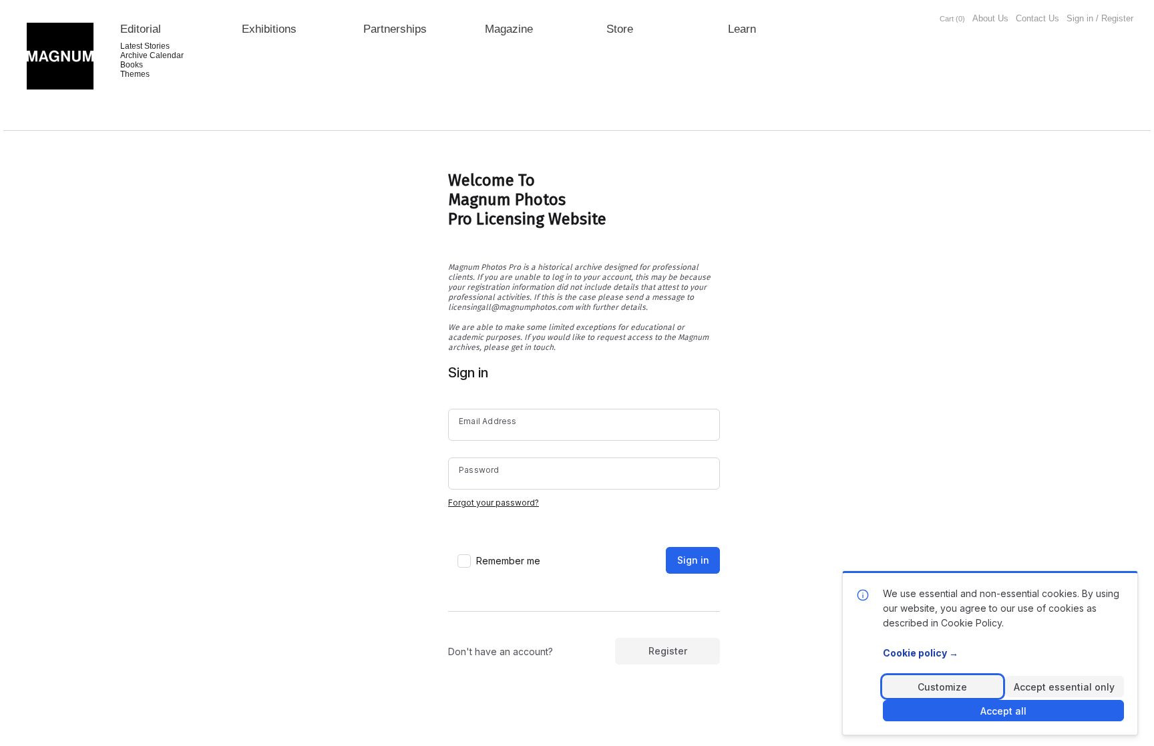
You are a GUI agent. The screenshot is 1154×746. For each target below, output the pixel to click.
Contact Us (1037, 18)
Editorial (140, 29)
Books (131, 64)
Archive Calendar (152, 55)
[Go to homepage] (60, 56)
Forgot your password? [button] (493, 503)
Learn (742, 29)
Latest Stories (145, 46)
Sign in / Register (1100, 18)
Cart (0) (952, 19)
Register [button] (667, 651)
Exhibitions (269, 29)
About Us (990, 18)
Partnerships (395, 29)
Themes (135, 74)
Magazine (509, 29)
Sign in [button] (693, 560)
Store (619, 29)
